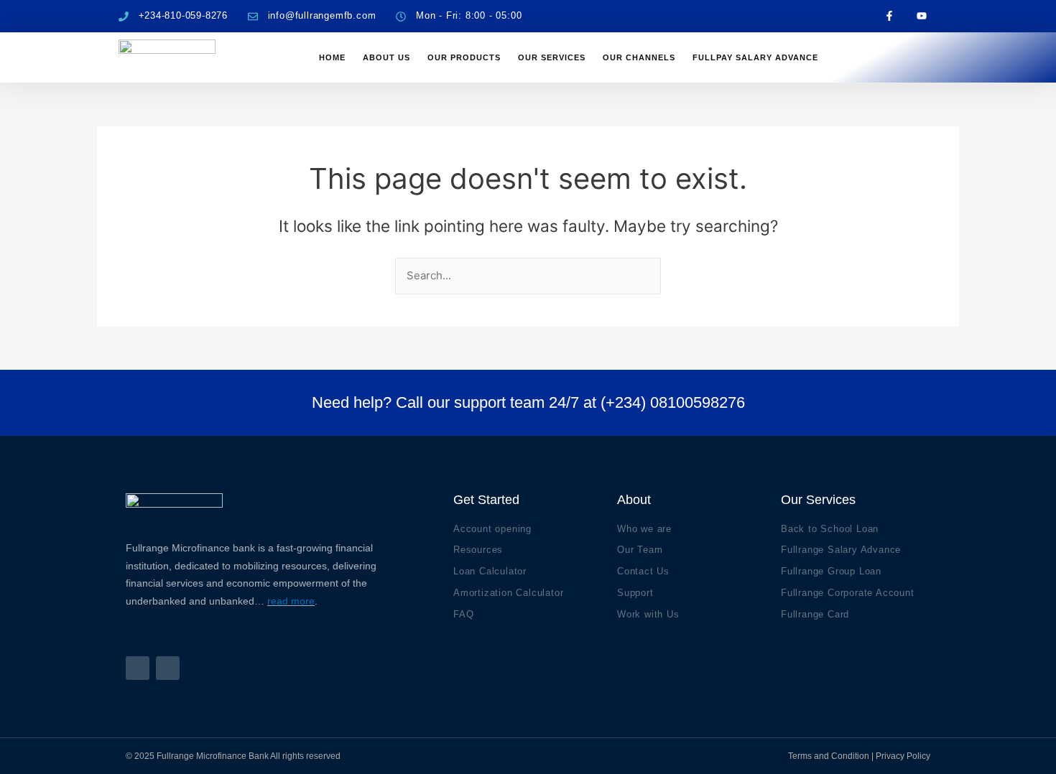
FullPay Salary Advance (755, 57)
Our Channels (639, 57)
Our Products (464, 57)
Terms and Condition (828, 756)
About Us (386, 57)
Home (332, 57)
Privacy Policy (903, 756)
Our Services (551, 57)
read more (291, 601)
